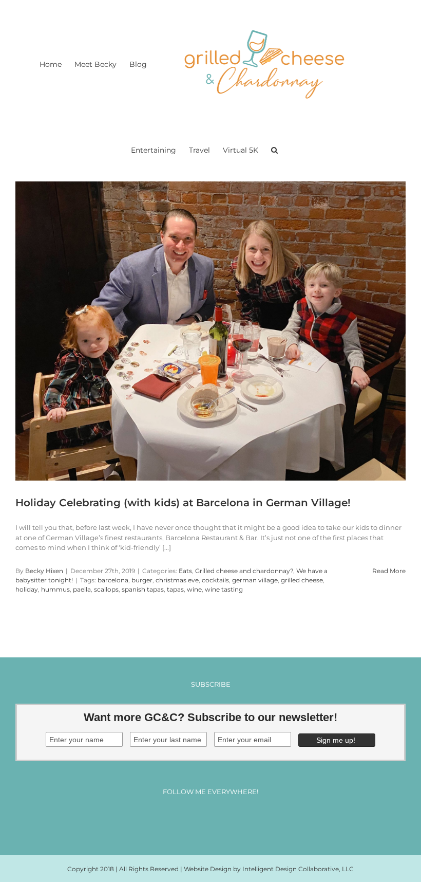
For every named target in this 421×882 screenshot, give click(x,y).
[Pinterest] (220, 819)
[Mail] (239, 819)
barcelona (113, 580)
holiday (26, 589)
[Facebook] (182, 819)
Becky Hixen (44, 571)
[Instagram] (201, 819)
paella (82, 589)
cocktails (215, 580)
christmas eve (177, 580)
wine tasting (224, 589)
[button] (274, 149)
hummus (55, 589)
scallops (106, 589)
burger (141, 580)
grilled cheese (302, 580)
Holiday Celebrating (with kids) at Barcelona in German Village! (183, 503)
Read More (389, 571)
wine (194, 589)
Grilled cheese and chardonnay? (244, 571)
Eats (185, 571)
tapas (175, 589)
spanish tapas (143, 589)
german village (255, 580)
